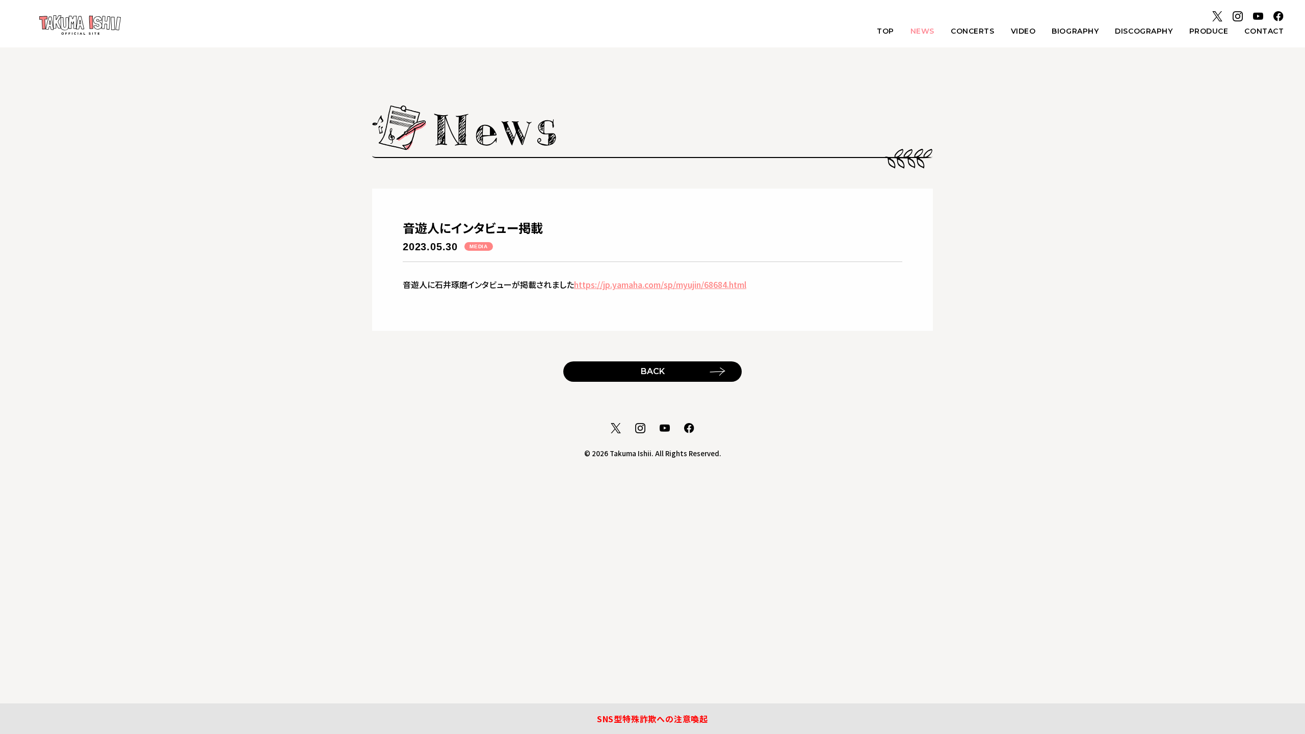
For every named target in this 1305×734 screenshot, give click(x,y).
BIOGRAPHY (1075, 31)
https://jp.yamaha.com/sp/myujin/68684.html (660, 284)
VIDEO (1023, 31)
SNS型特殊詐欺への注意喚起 (652, 719)
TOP (885, 31)
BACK (653, 371)
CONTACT (1264, 31)
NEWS (922, 31)
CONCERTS (972, 31)
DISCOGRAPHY (1143, 31)
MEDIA (478, 246)
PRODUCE (1209, 31)
